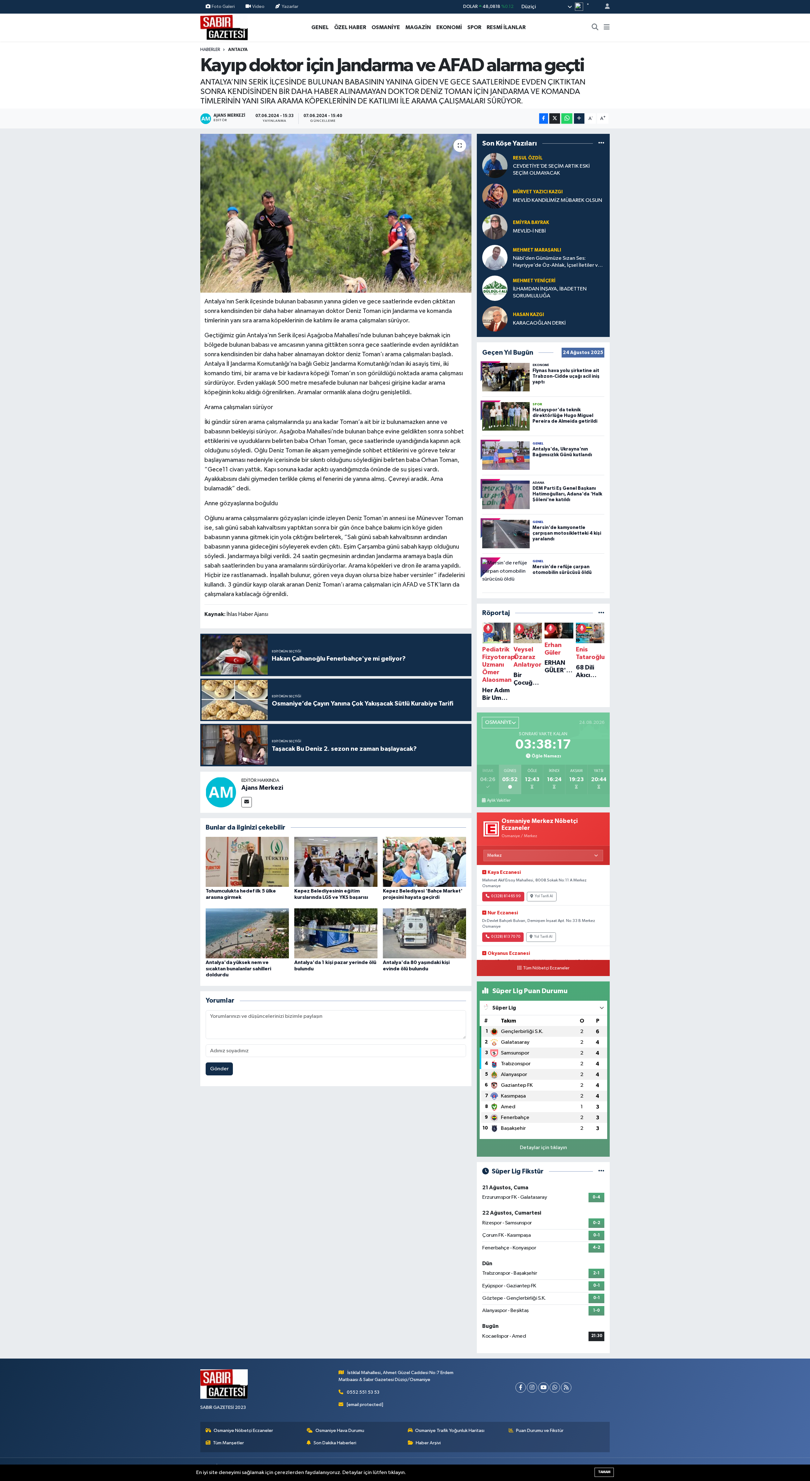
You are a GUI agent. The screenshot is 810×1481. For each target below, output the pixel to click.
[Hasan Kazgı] (495, 318)
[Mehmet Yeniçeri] (495, 288)
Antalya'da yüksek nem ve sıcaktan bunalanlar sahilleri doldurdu (238, 968)
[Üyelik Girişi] (605, 7)
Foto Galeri (223, 6)
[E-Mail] (246, 802)
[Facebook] (520, 1387)
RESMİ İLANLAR (506, 27)
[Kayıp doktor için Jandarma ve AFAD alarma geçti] (335, 213)
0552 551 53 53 (363, 1392)
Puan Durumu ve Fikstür (540, 1430)
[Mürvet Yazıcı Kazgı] (495, 196)
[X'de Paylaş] (554, 118)
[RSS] (566, 1387)
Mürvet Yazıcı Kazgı (538, 192)
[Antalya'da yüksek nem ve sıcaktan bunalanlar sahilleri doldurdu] (247, 933)
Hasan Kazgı (528, 314)
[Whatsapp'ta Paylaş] (566, 118)
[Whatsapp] (555, 1387)
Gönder (219, 1069)
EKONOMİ (449, 27)
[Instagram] (532, 1387)
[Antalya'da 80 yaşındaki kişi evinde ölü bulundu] (424, 933)
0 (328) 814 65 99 (506, 896)
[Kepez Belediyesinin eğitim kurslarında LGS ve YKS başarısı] (335, 861)
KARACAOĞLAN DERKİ (539, 323)
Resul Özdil (528, 158)
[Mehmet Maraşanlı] (495, 257)
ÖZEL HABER (350, 27)
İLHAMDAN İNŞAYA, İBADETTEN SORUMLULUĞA (550, 292)
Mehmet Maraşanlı (537, 250)
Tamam (604, 1472)
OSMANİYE (385, 27)
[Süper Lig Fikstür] (601, 1171)
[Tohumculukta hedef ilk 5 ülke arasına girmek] (247, 861)
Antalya (238, 49)
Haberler (210, 49)
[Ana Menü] (607, 27)
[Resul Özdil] (495, 165)
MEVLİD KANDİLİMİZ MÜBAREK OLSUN (557, 200)
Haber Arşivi (428, 1443)
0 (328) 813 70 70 (505, 937)
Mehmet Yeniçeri (534, 280)
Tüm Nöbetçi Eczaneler (546, 968)
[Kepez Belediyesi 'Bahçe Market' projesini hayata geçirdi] (424, 861)
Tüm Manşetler (228, 1443)
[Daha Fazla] (579, 118)
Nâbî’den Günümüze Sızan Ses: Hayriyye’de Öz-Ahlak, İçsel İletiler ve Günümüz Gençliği (557, 262)
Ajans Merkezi (262, 788)
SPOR (474, 27)
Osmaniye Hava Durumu (339, 1430)
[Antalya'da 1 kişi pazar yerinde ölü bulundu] (335, 933)
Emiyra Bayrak (531, 222)
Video (258, 6)
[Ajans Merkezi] (221, 792)
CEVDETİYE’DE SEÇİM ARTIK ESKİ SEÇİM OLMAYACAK (551, 170)
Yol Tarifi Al (544, 896)
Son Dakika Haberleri (335, 1443)
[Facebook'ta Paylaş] (543, 118)
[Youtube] (543, 1387)
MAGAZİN (418, 27)
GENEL (320, 27)
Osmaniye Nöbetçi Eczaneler (243, 1430)
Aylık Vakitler (498, 800)
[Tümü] (601, 143)
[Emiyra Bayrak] (495, 226)
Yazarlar (290, 6)
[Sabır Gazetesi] (224, 27)
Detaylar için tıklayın (543, 1147)
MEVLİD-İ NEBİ (529, 231)
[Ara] (595, 27)
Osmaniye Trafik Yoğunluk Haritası (449, 1430)
